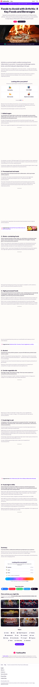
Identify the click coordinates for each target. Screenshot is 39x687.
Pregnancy (33, 637)
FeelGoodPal (5, 656)
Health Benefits (9, 635)
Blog (12, 1)
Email (34, 588)
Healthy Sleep (19, 640)
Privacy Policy (3, 676)
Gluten (11, 640)
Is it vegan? (24, 637)
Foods (15, 21)
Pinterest (12, 588)
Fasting (6, 637)
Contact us (3, 672)
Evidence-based (22, 21)
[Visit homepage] (19, 653)
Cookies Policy (4, 678)
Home (2, 664)
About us (2, 669)
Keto (18, 635)
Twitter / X (28, 588)
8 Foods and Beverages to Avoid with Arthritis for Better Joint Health (22, 1)
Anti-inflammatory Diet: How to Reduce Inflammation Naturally (23, 478)
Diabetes (33, 632)
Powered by (19, 100)
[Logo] (4, 1)
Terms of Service (4, 674)
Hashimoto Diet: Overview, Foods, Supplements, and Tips (22, 344)
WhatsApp (20, 588)
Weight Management (22, 632)
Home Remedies (15, 637)
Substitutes (28, 640)
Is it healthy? (25, 635)
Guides (7, 632)
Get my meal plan (19, 578)
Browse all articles (19, 644)
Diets (13, 632)
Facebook (5, 588)
